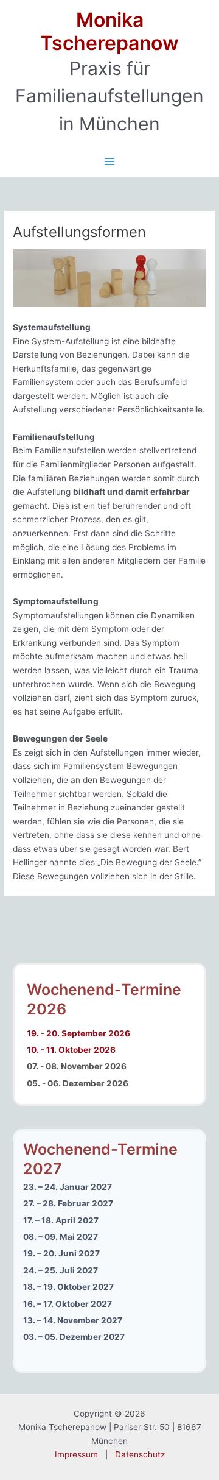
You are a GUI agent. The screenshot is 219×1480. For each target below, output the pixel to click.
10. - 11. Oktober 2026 (71, 1050)
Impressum (76, 1454)
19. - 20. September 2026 (78, 1033)
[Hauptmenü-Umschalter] (109, 161)
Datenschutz (140, 1454)
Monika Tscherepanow (109, 31)
